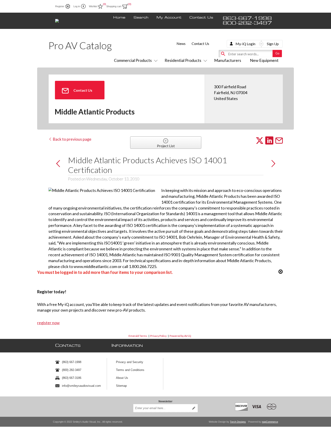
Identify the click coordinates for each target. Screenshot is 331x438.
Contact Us (201, 17)
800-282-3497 (247, 23)
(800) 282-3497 (71, 370)
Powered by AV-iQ (180, 336)
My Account (168, 17)
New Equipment (264, 60)
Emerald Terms (138, 336)
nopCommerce (270, 421)
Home (119, 17)
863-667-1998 (247, 18)
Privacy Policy (158, 336)
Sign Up (273, 44)
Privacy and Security (129, 362)
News (181, 43)
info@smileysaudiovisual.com (81, 385)
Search (141, 17)
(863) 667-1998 (71, 362)
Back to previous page (71, 139)
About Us (122, 378)
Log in (76, 6)
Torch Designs (238, 421)
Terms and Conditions (130, 370)
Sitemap (121, 385)
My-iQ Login (245, 44)
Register (59, 6)
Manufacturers (227, 60)
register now (48, 322)
